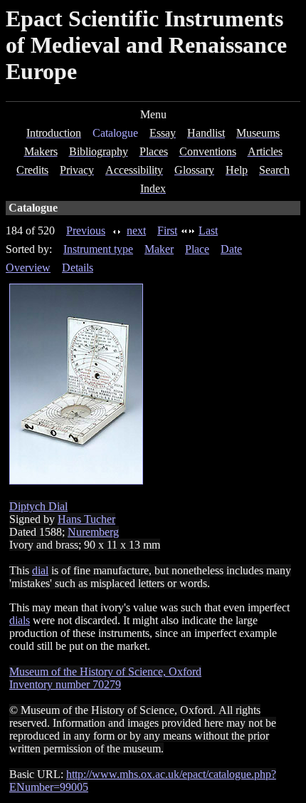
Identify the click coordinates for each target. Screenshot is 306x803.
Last (208, 230)
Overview (28, 267)
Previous (85, 230)
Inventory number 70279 (65, 684)
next (136, 230)
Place (197, 249)
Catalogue (115, 133)
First (167, 230)
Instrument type (98, 249)
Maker (159, 249)
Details (77, 267)
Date (231, 249)
